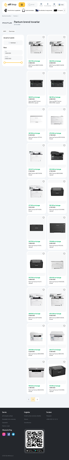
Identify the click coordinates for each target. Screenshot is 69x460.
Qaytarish (5, 422)
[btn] (22, 4)
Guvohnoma (27, 422)
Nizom (26, 419)
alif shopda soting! (7, 416)
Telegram (49, 416)
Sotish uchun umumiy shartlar (32, 416)
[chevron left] (29, 399)
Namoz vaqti (6, 426)
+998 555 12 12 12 (52, 419)
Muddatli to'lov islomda (9, 419)
